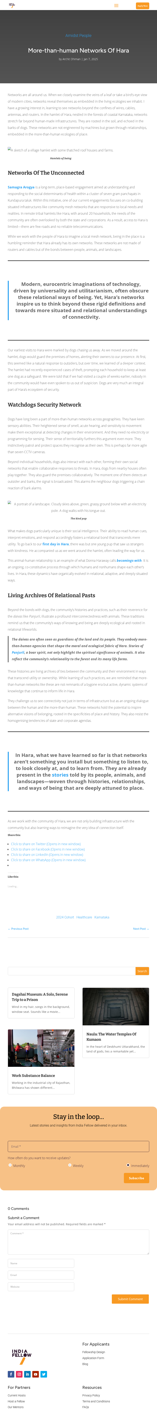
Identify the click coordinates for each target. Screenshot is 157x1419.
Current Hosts (17, 1395)
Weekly (77, 1165)
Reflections (45, 957)
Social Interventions (110, 957)
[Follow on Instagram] (19, 1374)
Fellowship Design (93, 1352)
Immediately (139, 1165)
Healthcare (84, 917)
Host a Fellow (16, 1401)
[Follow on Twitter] (43, 1374)
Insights (62, 957)
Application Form (93, 1358)
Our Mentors (16, 1407)
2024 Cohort (65, 917)
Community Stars (82, 957)
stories (60, 774)
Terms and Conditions (96, 1401)
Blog (85, 1364)
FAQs (85, 1407)
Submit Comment (130, 1299)
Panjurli (18, 652)
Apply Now (143, 6)
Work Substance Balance (33, 1075)
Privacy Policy (91, 1395)
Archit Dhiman (72, 59)
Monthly (18, 1165)
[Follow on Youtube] (35, 1374)
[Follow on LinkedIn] (27, 1374)
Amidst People (78, 35)
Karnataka (101, 917)
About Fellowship (138, 957)
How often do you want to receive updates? (39, 1158)
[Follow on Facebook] (11, 1374)
